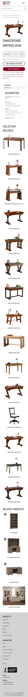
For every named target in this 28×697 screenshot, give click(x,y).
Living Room (6, 626)
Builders (18, 72)
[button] (22, 22)
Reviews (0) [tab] (7, 87)
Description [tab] (7, 85)
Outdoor (5, 632)
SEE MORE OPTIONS (14, 64)
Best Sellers (8, 76)
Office (8, 15)
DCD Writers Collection (17, 76)
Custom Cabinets (7, 635)
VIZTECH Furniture (19, 695)
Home (4, 15)
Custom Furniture (7, 653)
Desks (12, 15)
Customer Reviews (8, 649)
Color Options (6, 656)
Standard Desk (19, 74)
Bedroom (5, 620)
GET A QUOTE (14, 69)
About (4, 646)
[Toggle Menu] (23, 3)
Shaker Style (6, 78)
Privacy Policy (20, 693)
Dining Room (6, 623)
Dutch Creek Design (7, 74)
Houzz (4, 663)
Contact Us (6, 659)
